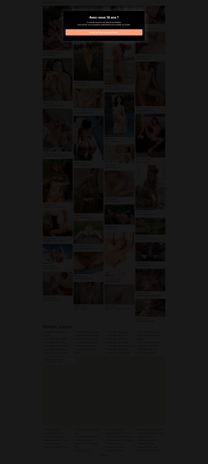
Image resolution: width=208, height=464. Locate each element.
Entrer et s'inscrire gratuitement (104, 32)
